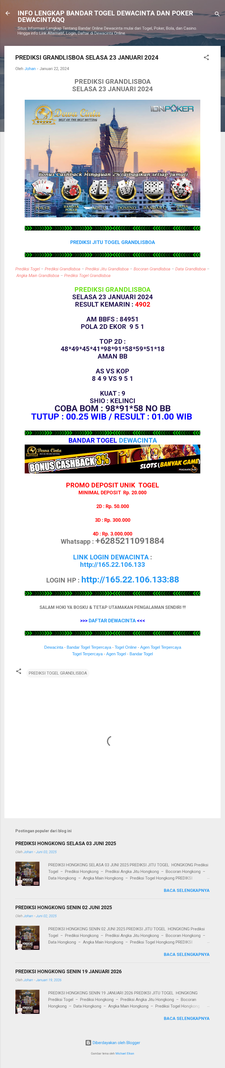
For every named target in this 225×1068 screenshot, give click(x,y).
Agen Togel (116, 653)
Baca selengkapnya (187, 890)
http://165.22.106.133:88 (130, 579)
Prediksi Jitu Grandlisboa (107, 269)
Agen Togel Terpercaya (160, 647)
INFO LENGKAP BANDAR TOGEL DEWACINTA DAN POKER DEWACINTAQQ (105, 16)
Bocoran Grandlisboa (152, 269)
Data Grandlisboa (190, 269)
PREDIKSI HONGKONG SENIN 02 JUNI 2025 (63, 907)
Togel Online (126, 647)
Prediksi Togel (27, 269)
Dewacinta (53, 647)
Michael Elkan (125, 1053)
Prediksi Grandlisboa (62, 269)
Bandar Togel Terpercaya (89, 647)
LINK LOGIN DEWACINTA (111, 557)
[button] (206, 58)
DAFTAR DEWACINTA (112, 620)
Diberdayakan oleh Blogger (116, 1042)
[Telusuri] (217, 15)
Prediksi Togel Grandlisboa (87, 275)
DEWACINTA (138, 440)
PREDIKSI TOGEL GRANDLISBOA (58, 673)
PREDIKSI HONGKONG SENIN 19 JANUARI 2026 (68, 971)
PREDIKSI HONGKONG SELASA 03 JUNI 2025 (65, 843)
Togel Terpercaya (87, 653)
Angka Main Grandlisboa (37, 275)
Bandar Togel (141, 653)
